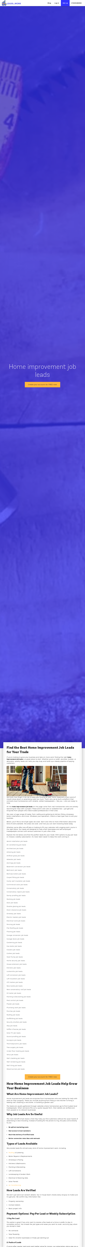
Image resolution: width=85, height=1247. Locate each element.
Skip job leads (12, 1026)
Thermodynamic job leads (16, 1044)
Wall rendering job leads (16, 1062)
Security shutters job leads (17, 1022)
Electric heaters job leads (16, 917)
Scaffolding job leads (14, 1018)
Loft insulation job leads (16, 979)
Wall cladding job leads (15, 1058)
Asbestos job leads (14, 859)
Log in (56, 3)
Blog (49, 3)
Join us (65, 3)
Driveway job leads (14, 913)
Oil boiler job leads (14, 993)
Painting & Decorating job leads (19, 997)
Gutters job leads (13, 953)
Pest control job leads (15, 1000)
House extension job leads (17, 964)
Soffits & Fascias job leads (16, 1029)
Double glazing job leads (16, 906)
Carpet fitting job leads (15, 877)
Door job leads (12, 903)
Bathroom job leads (14, 870)
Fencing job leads (13, 924)
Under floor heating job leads (18, 1051)
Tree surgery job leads (15, 1047)
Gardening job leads (14, 942)
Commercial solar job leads (17, 884)
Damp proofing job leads (16, 895)
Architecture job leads (15, 848)
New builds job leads (14, 986)
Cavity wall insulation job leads (18, 881)
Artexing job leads (13, 852)
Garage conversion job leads (17, 935)
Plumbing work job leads (16, 1007)
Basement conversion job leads (18, 866)
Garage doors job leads (15, 939)
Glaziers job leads (13, 950)
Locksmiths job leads (14, 971)
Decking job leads (13, 899)
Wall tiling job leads (14, 1065)
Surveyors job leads (14, 1040)
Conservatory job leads (15, 888)
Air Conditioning (15, 1185)
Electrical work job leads (16, 921)
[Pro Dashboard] (11, 3)
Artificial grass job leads (15, 856)
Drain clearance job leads (16, 910)
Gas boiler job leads (14, 946)
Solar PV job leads (13, 1033)
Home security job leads (16, 960)
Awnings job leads (13, 863)
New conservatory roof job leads (19, 989)
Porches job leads (13, 1011)
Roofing (11, 1152)
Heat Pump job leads (15, 957)
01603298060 (76, 3)
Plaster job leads (13, 1004)
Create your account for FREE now (42, 384)
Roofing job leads (13, 1015)
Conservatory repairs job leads (18, 892)
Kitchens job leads (14, 968)
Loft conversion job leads (16, 975)
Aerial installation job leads (17, 841)
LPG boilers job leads (15, 982)
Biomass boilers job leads (16, 874)
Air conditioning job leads (16, 845)
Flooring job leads (13, 931)
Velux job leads (12, 1054)
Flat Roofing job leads (15, 928)
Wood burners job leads (16, 1069)
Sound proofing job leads (16, 1036)
